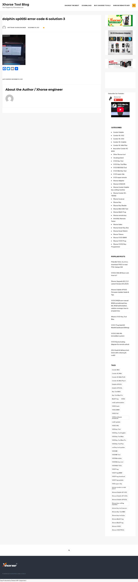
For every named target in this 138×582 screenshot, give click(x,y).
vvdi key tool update (118, 447)
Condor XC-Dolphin (119, 142)
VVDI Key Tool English (119, 433)
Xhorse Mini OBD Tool (120, 209)
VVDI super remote (120, 177)
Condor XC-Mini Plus (120, 145)
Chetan (13, 580)
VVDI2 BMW (116, 410)
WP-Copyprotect (21, 580)
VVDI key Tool (116, 429)
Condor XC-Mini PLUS (118, 377)
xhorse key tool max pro (119, 508)
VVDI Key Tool (118, 161)
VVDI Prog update (117, 480)
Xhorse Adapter (118, 181)
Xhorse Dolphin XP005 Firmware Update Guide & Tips (120, 292)
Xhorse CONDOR (119, 184)
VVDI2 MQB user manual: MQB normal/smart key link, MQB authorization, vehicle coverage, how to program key (120, 306)
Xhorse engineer (20, 27)
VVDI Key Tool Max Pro (119, 440)
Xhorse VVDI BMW (120, 238)
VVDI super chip (118, 174)
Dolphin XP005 (117, 384)
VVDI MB (114, 451)
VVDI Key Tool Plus (118, 444)
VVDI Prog (115, 469)
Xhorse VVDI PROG (118, 530)
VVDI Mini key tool (117, 462)
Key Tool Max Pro (117, 395)
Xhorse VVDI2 (116, 526)
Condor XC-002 (118, 135)
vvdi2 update (116, 422)
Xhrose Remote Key (121, 5)
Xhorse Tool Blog (15, 4)
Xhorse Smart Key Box (121, 228)
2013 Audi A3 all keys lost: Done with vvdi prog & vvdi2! (120, 352)
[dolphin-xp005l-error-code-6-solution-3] (51, 50)
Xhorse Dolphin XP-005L (120, 496)
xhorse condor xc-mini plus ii (119, 488)
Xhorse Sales (117, 224)
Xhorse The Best (72, 5)
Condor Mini (116, 370)
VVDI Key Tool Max (120, 164)
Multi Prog (115, 399)
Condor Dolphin (118, 132)
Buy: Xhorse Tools (102, 5)
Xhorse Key (117, 202)
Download (87, 5)
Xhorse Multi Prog (117, 522)
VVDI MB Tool (116, 454)
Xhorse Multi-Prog (119, 212)
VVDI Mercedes (117, 458)
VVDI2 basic (116, 406)
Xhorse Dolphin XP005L (119, 499)
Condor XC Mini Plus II (118, 381)
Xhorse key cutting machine (118, 503)
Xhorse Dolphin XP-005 (119, 492)
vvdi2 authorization (118, 402)
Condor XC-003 (118, 139)
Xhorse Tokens (118, 234)
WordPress (14, 573)
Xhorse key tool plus (118, 515)
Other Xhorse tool (119, 154)
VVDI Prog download (118, 476)
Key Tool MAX (116, 391)
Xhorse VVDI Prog (119, 241)
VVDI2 (123, 399)
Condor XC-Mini (117, 373)
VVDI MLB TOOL (117, 465)
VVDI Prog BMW (117, 473)
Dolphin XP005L (117, 388)
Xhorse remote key (119, 215)
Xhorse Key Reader (120, 205)
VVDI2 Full (115, 413)
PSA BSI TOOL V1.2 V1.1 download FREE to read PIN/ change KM (119, 264)
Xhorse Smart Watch (120, 231)
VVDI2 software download (117, 417)
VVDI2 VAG (115, 425)
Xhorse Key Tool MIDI (118, 512)
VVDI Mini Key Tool (119, 171)
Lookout (23, 573)
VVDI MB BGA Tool (120, 168)
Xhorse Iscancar (118, 199)
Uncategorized (118, 158)
